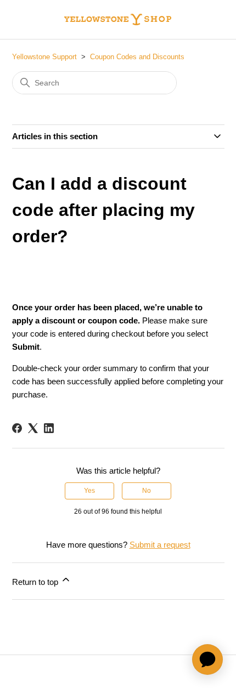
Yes (89, 490)
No (146, 490)
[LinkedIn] (49, 428)
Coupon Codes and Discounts (137, 57)
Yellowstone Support (44, 57)
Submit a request (160, 544)
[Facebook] (17, 428)
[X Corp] (33, 428)
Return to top (36, 582)
